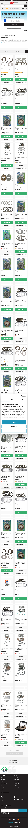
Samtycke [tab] (5, 399)
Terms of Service (7, 813)
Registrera (23, 810)
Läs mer (3, 42)
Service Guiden (17, 781)
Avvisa (14, 430)
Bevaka (20, 165)
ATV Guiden (16, 777)
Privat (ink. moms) (19, 797)
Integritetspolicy (4, 785)
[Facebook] (7, 797)
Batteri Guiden (17, 783)
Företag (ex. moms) (20, 799)
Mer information (5, 82)
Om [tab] (23, 399)
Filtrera (6, 51)
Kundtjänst (3, 777)
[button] (14, 8)
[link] (14, 769)
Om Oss (2, 781)
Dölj (25, 30)
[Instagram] (7, 801)
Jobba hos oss (3, 787)
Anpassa (13, 426)
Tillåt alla (14, 422)
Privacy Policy (3, 813)
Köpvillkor (3, 779)
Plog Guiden (16, 779)
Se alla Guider (16, 787)
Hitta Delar (14, 24)
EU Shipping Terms (4, 789)
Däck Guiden (16, 785)
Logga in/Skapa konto (5, 792)
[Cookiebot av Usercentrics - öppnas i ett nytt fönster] (21, 396)
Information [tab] (14, 399)
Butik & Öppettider (4, 783)
